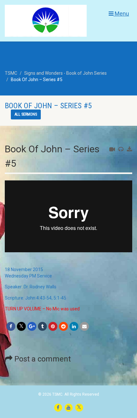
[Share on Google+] (31, 326)
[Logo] (46, 25)
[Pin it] (52, 326)
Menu (121, 13)
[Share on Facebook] (10, 326)
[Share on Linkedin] (73, 326)
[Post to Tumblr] (42, 326)
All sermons (26, 114)
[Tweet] (21, 326)
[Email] (84, 326)
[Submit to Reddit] (63, 326)
